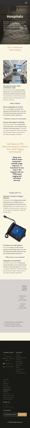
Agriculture (18, 365)
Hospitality (5, 379)
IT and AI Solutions (20, 373)
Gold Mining (19, 361)
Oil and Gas (6, 393)
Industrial (18, 355)
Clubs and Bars (20, 369)
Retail (4, 381)
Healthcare (6, 383)
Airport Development (21, 357)
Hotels (17, 367)
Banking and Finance (8, 395)
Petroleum (18, 359)
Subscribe (22, 414)
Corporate (18, 371)
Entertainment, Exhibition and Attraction (7, 390)
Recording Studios (7, 399)
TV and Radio (19, 363)
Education (5, 385)
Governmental (6, 387)
